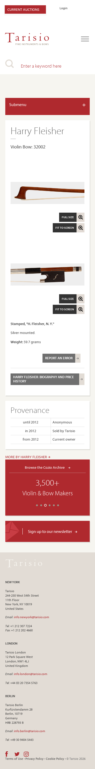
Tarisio (23, 563)
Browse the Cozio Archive (45, 467)
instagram (26, 754)
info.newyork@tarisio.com (31, 617)
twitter (17, 754)
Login (64, 8)
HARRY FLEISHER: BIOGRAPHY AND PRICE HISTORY (43, 379)
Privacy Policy (34, 759)
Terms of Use (14, 759)
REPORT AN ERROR (59, 358)
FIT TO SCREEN (64, 227)
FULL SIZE (68, 217)
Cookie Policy (55, 759)
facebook (6, 754)
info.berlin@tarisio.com (29, 731)
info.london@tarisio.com (30, 674)
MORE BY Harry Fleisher (26, 457)
